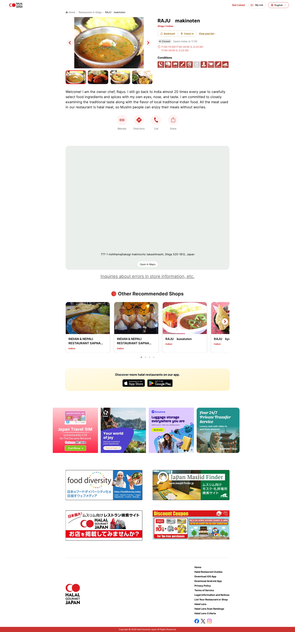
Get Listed (238, 5)
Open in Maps (147, 264)
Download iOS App (205, 576)
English (279, 5)
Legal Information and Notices (211, 594)
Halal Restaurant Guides (208, 571)
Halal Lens (200, 604)
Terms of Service (204, 590)
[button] (156, 120)
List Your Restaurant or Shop (211, 599)
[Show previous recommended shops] (70, 321)
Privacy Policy (202, 585)
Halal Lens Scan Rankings (209, 608)
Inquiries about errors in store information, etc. (147, 276)
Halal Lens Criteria (205, 613)
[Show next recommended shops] (225, 321)
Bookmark (169, 33)
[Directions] (139, 120)
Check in (189, 33)
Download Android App (208, 581)
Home (197, 567)
